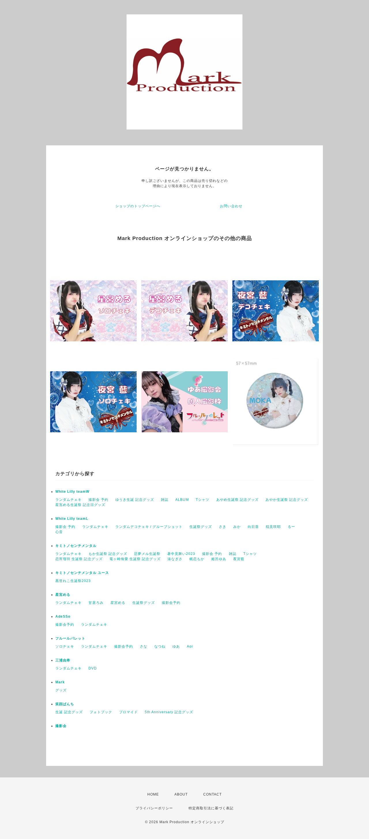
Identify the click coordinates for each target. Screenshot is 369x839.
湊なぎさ (174, 559)
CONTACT (212, 794)
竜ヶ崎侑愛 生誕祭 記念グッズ (135, 559)
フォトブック (101, 712)
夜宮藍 (238, 559)
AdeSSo (62, 616)
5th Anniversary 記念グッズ (169, 712)
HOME (153, 794)
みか (237, 527)
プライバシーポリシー (154, 808)
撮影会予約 (171, 603)
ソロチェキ (64, 646)
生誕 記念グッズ (69, 712)
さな (143, 646)
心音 (59, 532)
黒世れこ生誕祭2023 (73, 581)
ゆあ (176, 646)
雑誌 (164, 500)
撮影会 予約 (98, 500)
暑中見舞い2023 (181, 554)
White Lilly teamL (71, 519)
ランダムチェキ (68, 500)
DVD (93, 668)
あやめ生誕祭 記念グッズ (237, 500)
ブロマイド (128, 712)
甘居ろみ (96, 603)
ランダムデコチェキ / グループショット (148, 527)
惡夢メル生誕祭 (147, 554)
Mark (60, 682)
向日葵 (253, 527)
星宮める (62, 595)
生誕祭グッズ (200, 527)
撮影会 (61, 726)
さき (222, 527)
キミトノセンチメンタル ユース (82, 573)
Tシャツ (202, 500)
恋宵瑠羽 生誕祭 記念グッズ (79, 559)
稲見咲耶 (273, 527)
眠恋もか (196, 559)
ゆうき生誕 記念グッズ (134, 500)
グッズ (61, 690)
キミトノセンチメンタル (76, 546)
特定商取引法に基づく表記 (211, 808)
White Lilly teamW (72, 492)
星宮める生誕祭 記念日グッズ (80, 505)
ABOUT (181, 794)
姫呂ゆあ (218, 559)
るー (291, 527)
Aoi (190, 646)
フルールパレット (70, 638)
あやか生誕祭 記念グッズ (287, 500)
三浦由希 (62, 660)
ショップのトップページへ (137, 206)
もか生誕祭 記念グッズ (108, 554)
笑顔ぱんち (64, 704)
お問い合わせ (231, 206)
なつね (159, 646)
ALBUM (182, 500)
